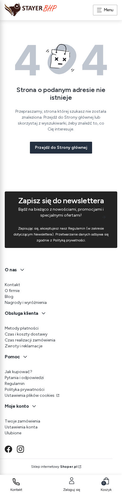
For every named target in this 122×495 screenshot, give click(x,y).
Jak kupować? (18, 371)
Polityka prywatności (24, 389)
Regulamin (15, 383)
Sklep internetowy (54, 467)
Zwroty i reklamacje (23, 346)
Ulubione (13, 433)
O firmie (12, 290)
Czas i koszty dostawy (26, 334)
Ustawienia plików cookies (30, 395)
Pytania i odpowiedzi (24, 377)
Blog (9, 296)
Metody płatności (21, 328)
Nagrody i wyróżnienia (26, 302)
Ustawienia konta (21, 427)
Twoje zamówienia (22, 421)
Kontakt (12, 284)
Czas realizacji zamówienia (30, 340)
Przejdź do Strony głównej (61, 147)
